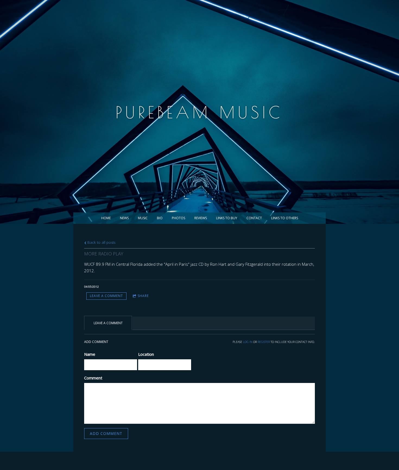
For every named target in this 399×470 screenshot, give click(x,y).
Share (143, 295)
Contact (254, 218)
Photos (178, 218)
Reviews (200, 218)
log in (247, 342)
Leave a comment (106, 295)
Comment (93, 378)
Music (143, 218)
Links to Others (284, 218)
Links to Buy (226, 218)
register (264, 342)
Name (89, 354)
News (124, 218)
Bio (160, 218)
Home (106, 218)
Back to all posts (100, 242)
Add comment (106, 433)
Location (146, 354)
